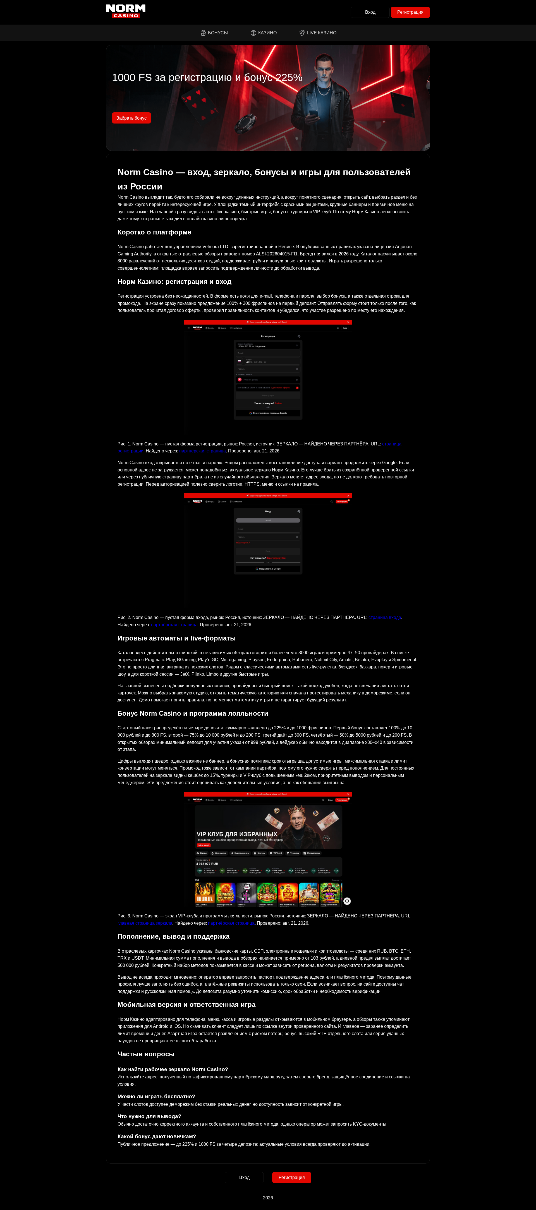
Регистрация (410, 12)
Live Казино (321, 32)
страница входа (384, 617)
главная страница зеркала (145, 923)
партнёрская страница (202, 451)
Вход (370, 12)
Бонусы (218, 32)
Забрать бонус (131, 118)
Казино (267, 32)
